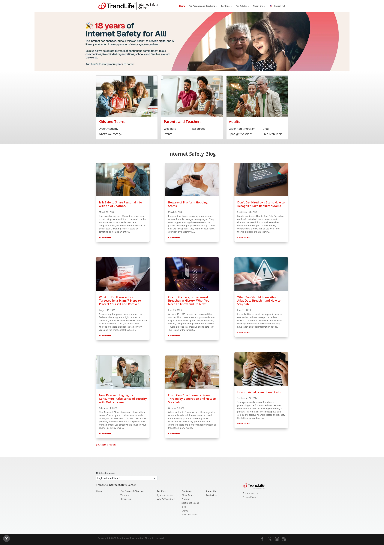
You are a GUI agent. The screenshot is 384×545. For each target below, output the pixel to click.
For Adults (241, 6)
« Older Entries (106, 445)
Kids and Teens (112, 121)
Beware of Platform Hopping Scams (188, 204)
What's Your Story (166, 499)
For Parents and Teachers (202, 6)
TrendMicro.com (251, 493)
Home (182, 6)
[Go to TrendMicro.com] (254, 485)
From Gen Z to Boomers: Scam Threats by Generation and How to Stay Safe (192, 398)
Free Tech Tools (272, 134)
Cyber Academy (108, 128)
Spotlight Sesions (190, 502)
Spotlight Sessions (240, 134)
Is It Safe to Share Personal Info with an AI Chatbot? (120, 204)
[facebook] (262, 539)
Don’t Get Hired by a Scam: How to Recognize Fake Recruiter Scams (261, 204)
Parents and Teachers (182, 121)
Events (168, 134)
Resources (198, 128)
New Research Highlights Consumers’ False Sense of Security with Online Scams (123, 398)
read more (105, 237)
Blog (266, 128)
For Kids (225, 6)
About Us (258, 6)
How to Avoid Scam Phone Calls (258, 392)
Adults (234, 121)
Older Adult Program (242, 128)
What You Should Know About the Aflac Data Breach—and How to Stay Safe (260, 300)
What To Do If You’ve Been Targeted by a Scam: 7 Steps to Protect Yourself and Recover (120, 300)
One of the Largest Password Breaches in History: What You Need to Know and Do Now (189, 300)
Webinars (170, 128)
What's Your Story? (110, 134)
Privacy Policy (249, 497)
